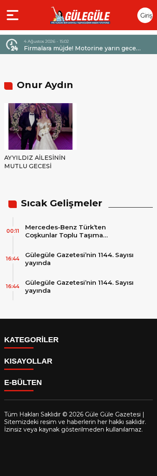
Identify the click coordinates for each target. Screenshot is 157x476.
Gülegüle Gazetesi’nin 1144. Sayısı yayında (79, 259)
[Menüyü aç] (13, 15)
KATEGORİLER (31, 340)
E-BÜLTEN (23, 382)
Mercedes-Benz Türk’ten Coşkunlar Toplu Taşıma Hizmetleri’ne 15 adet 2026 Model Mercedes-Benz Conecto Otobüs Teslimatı (79, 231)
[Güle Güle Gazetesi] (80, 15)
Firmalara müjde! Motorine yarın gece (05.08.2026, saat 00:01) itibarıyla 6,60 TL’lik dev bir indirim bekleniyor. (80, 48)
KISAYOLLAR (28, 361)
